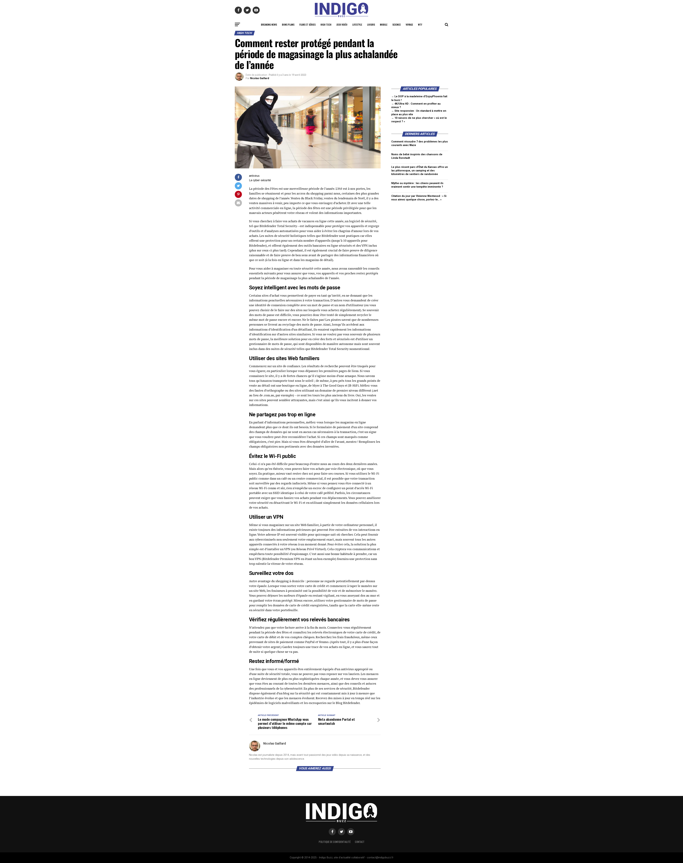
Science (396, 24)
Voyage (409, 24)
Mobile (383, 24)
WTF (420, 24)
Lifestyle (357, 24)
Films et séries (307, 24)
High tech (326, 24)
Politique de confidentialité (335, 842)
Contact (359, 842)
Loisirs (371, 24)
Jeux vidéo (341, 24)
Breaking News (269, 24)
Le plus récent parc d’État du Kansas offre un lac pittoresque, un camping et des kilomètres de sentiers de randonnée (419, 171)
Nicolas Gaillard (259, 78)
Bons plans (288, 24)
